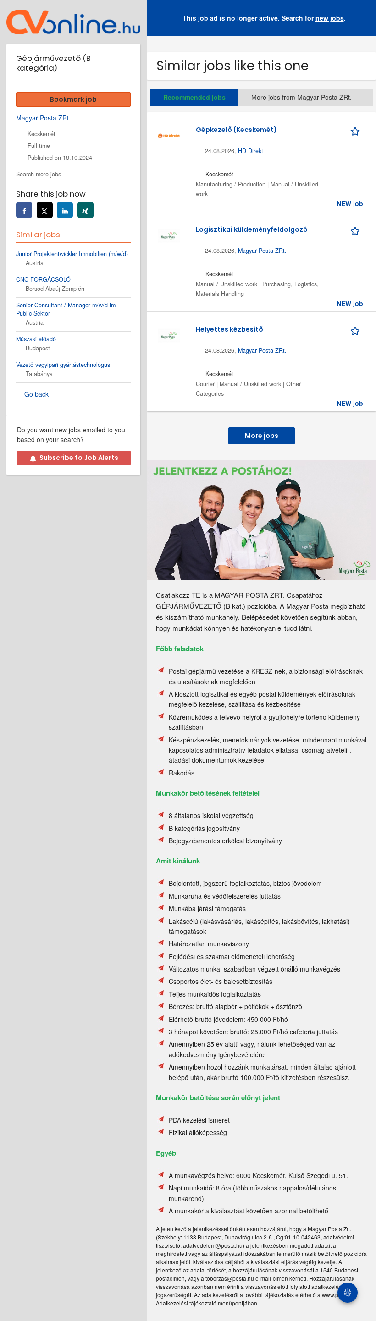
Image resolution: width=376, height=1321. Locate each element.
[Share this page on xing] (85, 210)
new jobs (329, 17)
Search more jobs (38, 174)
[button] (361, 18)
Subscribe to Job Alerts (78, 457)
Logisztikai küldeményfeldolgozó (252, 229)
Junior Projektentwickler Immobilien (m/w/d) (72, 254)
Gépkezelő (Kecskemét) (236, 129)
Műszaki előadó (36, 339)
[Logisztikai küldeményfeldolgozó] (169, 234)
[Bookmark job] (356, 129)
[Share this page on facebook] (24, 210)
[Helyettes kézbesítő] (169, 334)
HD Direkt (250, 151)
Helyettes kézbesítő (229, 329)
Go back (36, 393)
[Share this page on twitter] (45, 210)
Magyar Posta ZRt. (262, 250)
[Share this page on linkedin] (65, 210)
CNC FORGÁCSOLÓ (43, 279)
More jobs (261, 435)
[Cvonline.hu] (73, 22)
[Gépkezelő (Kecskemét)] (169, 134)
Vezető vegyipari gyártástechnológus (63, 364)
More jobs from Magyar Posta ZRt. (301, 97)
